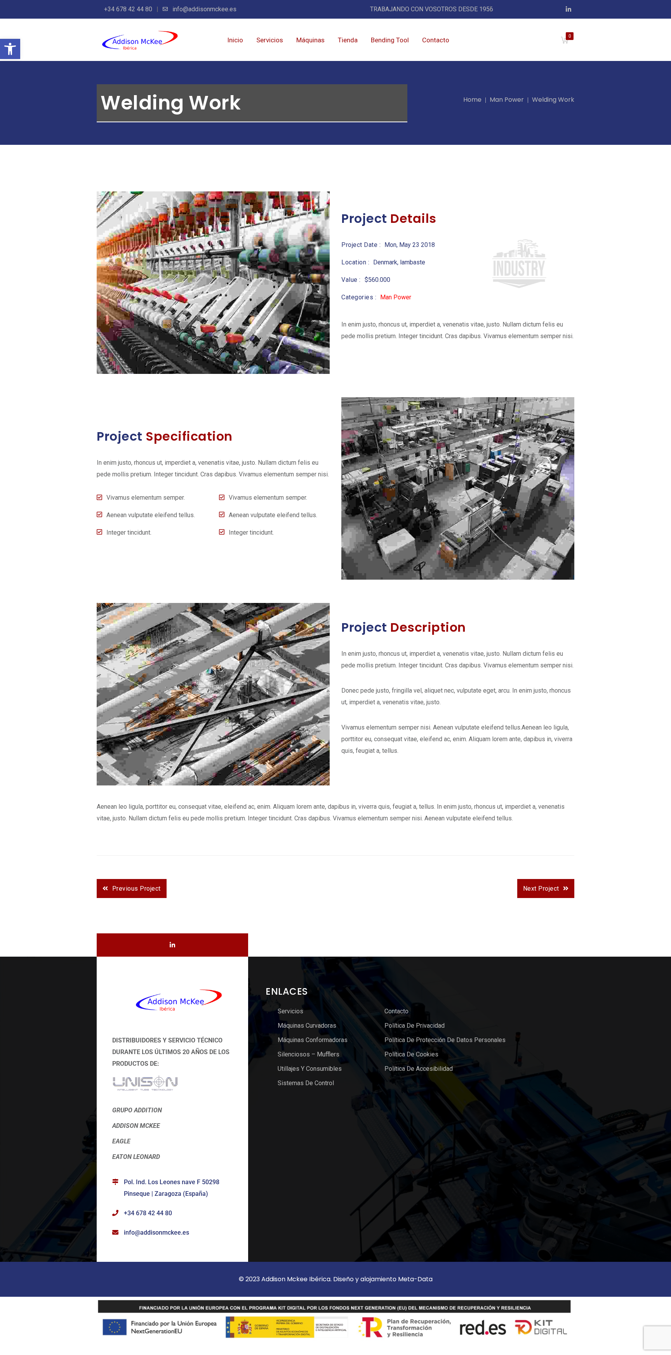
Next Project (541, 888)
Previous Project (136, 888)
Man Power (507, 99)
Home (472, 99)
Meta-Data (415, 1279)
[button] (10, 49)
